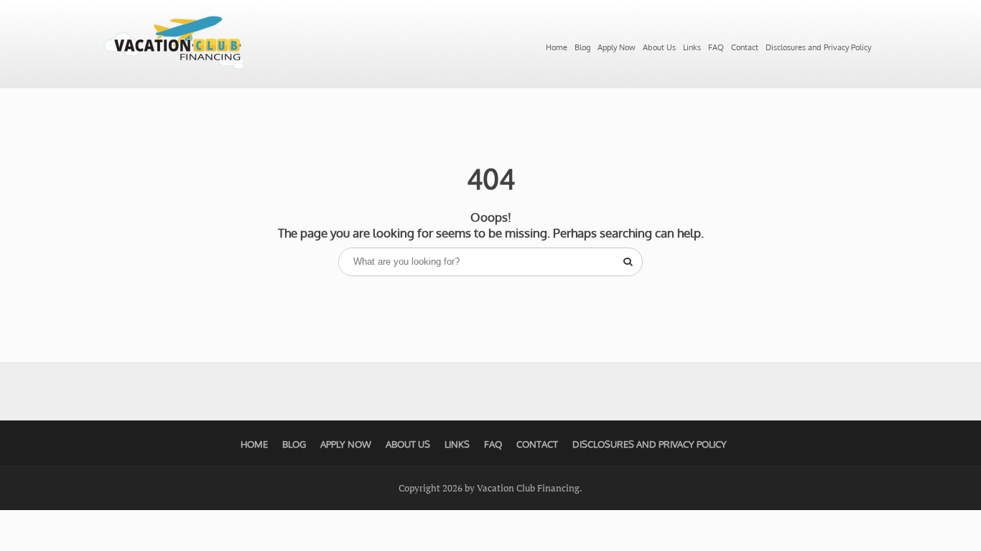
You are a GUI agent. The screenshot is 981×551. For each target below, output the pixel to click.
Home (556, 47)
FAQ (716, 47)
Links (692, 47)
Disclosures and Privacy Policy (818, 47)
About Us (659, 47)
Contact (744, 47)
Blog (582, 47)
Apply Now (617, 47)
